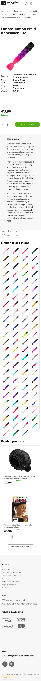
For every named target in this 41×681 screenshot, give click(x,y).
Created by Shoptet (33, 674)
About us (6, 569)
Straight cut (19, 80)
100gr (16, 91)
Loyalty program (9, 585)
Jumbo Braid (19, 83)
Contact (5, 588)
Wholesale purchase (11, 582)
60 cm (16, 85)
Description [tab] (13, 139)
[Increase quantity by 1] (2, 124)
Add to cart (27, 124)
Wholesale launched (13, 600)
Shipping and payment (12, 572)
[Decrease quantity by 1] (12, 124)
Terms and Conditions (11, 575)
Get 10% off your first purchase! (19, 603)
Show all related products (20, 547)
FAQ (4, 578)
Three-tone (18, 88)
